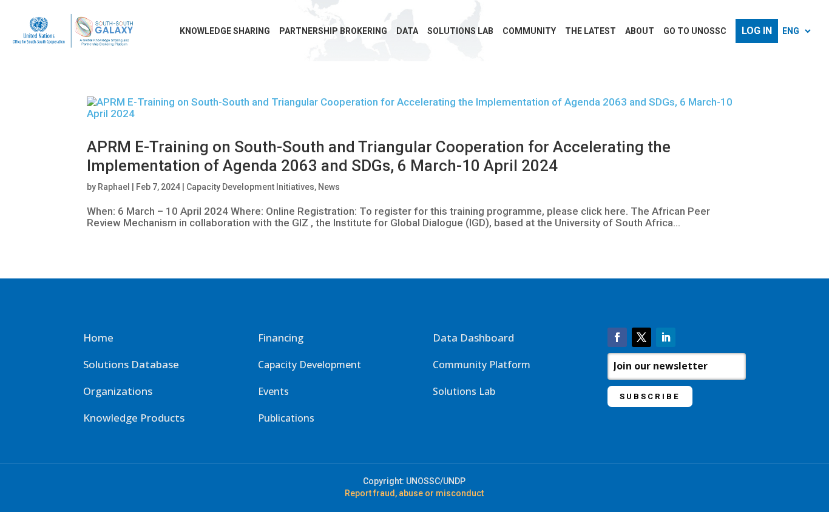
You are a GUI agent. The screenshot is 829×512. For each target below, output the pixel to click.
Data (407, 31)
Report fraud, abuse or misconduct (414, 493)
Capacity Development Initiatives (250, 187)
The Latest (590, 31)
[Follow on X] (641, 337)
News (329, 187)
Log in (757, 31)
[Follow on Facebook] (617, 337)
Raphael (114, 187)
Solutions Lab (460, 31)
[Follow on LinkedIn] (665, 337)
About (639, 31)
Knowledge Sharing (225, 31)
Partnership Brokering (333, 31)
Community (529, 31)
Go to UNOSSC (694, 31)
